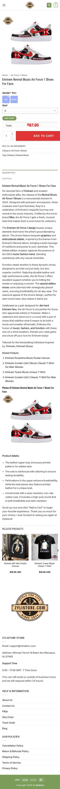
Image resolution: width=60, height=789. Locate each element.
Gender (6, 93)
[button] (4, 5)
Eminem (11, 155)
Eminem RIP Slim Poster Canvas (15, 564)
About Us (7, 700)
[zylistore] (29, 5)
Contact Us (8, 705)
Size (5, 105)
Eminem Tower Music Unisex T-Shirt (25, 372)
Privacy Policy (10, 768)
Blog (4, 728)
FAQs (5, 711)
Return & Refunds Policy (15, 751)
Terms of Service (11, 762)
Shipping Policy (10, 756)
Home (5, 75)
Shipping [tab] (7, 178)
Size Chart (8, 717)
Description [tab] (8, 172)
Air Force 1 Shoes (19, 75)
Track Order (8, 722)
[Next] (57, 556)
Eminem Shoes (22, 155)
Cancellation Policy (12, 745)
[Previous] (2, 556)
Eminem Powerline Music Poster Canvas (27, 357)
